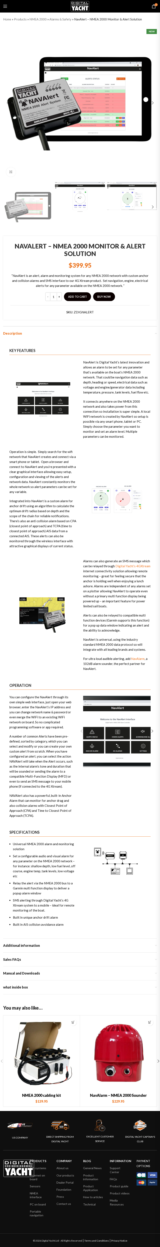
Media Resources (117, 1202)
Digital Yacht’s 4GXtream (132, 566)
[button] (73, 1022)
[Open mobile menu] (5, 6)
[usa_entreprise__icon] (20, 1125)
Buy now (104, 296)
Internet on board (37, 1177)
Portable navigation (36, 1213)
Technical (89, 1204)
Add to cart (77, 296)
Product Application (90, 1188)
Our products (65, 1175)
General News (92, 1168)
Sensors (35, 1186)
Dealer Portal (65, 1182)
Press (60, 1196)
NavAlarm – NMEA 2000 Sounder (118, 1095)
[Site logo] (80, 6)
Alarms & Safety (60, 19)
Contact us (63, 1203)
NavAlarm (138, 659)
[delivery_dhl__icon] (60, 1125)
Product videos (120, 1193)
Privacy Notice (119, 1240)
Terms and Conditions (96, 1240)
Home (7, 19)
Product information (90, 1177)
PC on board (38, 1204)
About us (62, 1168)
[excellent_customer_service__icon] (100, 1125)
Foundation (63, 1189)
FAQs (113, 1179)
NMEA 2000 (38, 19)
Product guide (119, 1186)
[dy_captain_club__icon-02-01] (140, 1125)
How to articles (93, 1197)
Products (20, 19)
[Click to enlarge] (11, 172)
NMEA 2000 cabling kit (41, 1095)
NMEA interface (36, 1195)
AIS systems (38, 1168)
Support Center (115, 1170)
